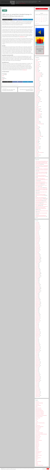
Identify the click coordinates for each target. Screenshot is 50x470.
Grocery (37, 96)
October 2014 (37, 304)
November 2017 (38, 258)
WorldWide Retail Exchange (39, 465)
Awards (37, 65)
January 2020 (37, 237)
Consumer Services (38, 75)
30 (43, 21)
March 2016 (37, 283)
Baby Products (37, 66)
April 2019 (37, 243)
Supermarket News (38, 457)
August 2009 (37, 381)
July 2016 (37, 278)
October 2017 (37, 259)
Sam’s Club (37, 450)
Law (36, 105)
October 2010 (37, 364)
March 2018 (37, 253)
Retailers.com (37, 445)
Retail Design (37, 131)
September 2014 (38, 305)
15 (41, 18)
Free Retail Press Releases (39, 416)
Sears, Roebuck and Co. (39, 451)
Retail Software (38, 133)
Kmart (36, 420)
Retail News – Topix (38, 436)
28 (39, 21)
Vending (37, 156)
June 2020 (37, 232)
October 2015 (37, 289)
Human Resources (38, 101)
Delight (37, 406)
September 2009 (38, 380)
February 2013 (37, 329)
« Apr (36, 23)
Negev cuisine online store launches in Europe (42, 210)
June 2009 (37, 384)
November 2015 (38, 288)
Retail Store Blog (38, 437)
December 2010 (38, 361)
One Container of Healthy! (39, 187)
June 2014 (37, 309)
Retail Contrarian (38, 435)
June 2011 (37, 354)
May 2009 (37, 385)
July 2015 (37, 293)
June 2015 (37, 294)
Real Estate (37, 126)
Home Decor (37, 100)
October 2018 (37, 248)
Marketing (37, 110)
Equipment (37, 86)
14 (39, 18)
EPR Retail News (10, 17)
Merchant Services (38, 111)
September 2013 (38, 320)
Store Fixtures (37, 146)
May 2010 (37, 370)
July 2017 (37, 263)
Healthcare (37, 97)
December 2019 (38, 238)
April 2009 (37, 386)
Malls (36, 107)
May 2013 (37, 325)
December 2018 (38, 247)
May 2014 (37, 310)
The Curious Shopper (38, 461)
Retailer (37, 137)
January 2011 (37, 360)
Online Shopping (38, 117)
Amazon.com (37, 401)
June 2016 (37, 279)
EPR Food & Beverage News (39, 410)
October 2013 (37, 319)
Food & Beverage (38, 90)
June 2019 (37, 242)
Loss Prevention (38, 106)
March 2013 (37, 328)
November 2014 (38, 303)
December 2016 (38, 272)
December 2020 (38, 226)
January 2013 (37, 330)
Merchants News (38, 425)
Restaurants (37, 127)
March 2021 (37, 223)
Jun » (38, 23)
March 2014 (37, 313)
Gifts (36, 95)
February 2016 (37, 284)
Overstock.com (38, 431)
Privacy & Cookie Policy (22, 3)
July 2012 (37, 338)
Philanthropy (37, 122)
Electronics (37, 82)
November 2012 (38, 333)
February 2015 (37, 299)
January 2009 (37, 390)
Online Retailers (38, 116)
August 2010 (37, 366)
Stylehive (37, 456)
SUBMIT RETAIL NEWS (41, 8)
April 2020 (37, 233)
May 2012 (37, 340)
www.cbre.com (25, 69)
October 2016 (37, 274)
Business (37, 70)
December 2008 (38, 391)
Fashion (37, 87)
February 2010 (37, 374)
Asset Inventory (38, 61)
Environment (37, 85)
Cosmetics (37, 77)
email (3, 75)
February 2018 (37, 254)
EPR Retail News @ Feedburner (40, 411)
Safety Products (38, 138)
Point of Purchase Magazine (39, 432)
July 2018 (37, 252)
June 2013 (37, 324)
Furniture (37, 92)
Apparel (37, 59)
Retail (36, 128)
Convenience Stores (38, 76)
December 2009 (38, 376)
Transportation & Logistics (39, 152)
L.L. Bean (37, 421)
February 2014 (37, 314)
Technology (37, 148)
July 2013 (37, 323)
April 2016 (37, 282)
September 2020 (38, 228)
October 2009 (37, 379)
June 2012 (37, 339)
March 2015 (37, 298)
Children (37, 71)
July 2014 (37, 308)
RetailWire (37, 447)
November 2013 (38, 318)
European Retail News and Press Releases (41, 415)
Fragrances (37, 91)
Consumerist (37, 404)
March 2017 (37, 268)
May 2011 (37, 355)
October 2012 (37, 334)
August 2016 (37, 277)
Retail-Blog (37, 442)
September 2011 (38, 350)
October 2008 (37, 394)
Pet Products (37, 121)
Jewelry (37, 102)
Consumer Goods (38, 72)
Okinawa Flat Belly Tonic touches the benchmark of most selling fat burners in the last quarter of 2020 (41, 183)
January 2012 (37, 345)
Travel (36, 153)
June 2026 (37, 222)
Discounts (37, 80)
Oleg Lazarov (37, 430)
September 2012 (38, 335)
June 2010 (37, 369)
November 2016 (38, 273)
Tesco (36, 460)
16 (43, 18)
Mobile (36, 112)
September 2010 (38, 365)
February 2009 (37, 389)
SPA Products (37, 143)
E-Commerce (37, 81)
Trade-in (37, 151)
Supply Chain (37, 147)
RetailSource (37, 446)
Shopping (37, 141)
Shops (36, 142)
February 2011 (37, 359)
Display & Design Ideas (39, 409)
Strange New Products (39, 455)
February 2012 (37, 344)
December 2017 (38, 257)
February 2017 (37, 269)
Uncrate (37, 462)
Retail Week (37, 441)
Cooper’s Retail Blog (38, 405)
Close (39, 1)
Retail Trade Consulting (39, 136)
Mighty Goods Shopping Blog (39, 426)
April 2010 (37, 371)
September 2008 (38, 395)
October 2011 (37, 349)
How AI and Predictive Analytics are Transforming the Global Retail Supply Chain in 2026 (42, 179)
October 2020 (37, 227)
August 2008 (37, 396)
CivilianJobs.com (22, 36)
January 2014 (37, 315)
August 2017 (37, 262)
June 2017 (37, 264)
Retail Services (37, 132)
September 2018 (38, 249)
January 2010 (37, 375)
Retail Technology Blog (39, 440)
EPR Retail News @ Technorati (39, 414)
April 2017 (37, 267)
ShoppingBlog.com (38, 452)
